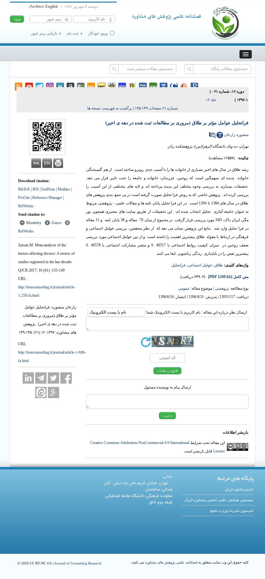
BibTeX (24, 189)
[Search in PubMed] (212, 137)
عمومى (184, 288)
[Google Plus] (53, 392)
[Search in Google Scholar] (220, 137)
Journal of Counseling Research (77, 563)
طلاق (219, 265)
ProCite (24, 197)
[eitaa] (41, 392)
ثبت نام (73, 33)
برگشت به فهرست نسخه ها (109, 108)
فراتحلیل (178, 265)
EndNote (48, 189)
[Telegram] (41, 378)
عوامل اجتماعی (200, 265)
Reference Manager (47, 197)
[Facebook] (66, 378)
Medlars (64, 189)
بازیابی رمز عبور (44, 33)
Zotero (56, 223)
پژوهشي (222, 288)
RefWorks (26, 206)
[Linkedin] (28, 378)
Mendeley (33, 223)
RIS (36, 189)
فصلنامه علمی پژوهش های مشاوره (171, 562)
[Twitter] (53, 378)
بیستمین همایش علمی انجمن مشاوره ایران (218, 500)
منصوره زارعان (236, 134)
